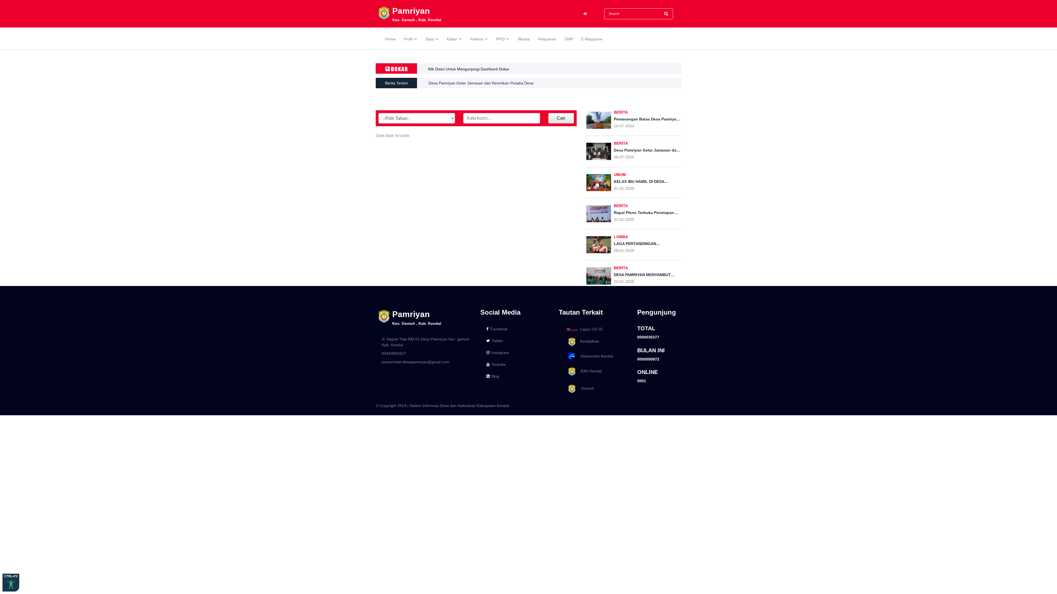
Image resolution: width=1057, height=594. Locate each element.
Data (430, 39)
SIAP (569, 39)
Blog (495, 376)
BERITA (621, 112)
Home (390, 39)
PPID (500, 39)
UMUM (620, 175)
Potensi (476, 39)
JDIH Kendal (589, 371)
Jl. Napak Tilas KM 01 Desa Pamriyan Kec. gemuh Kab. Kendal (425, 342)
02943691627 (394, 353)
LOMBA (621, 237)
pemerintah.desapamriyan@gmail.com (415, 362)
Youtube (498, 364)
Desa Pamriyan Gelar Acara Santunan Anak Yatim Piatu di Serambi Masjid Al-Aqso (500, 85)
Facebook (499, 329)
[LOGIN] (585, 14)
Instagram (500, 352)
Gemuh (585, 388)
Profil (408, 39)
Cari (561, 118)
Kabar (452, 39)
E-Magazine (591, 39)
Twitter (497, 341)
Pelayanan (547, 39)
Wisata (524, 39)
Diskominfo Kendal (595, 356)
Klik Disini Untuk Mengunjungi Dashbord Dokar (468, 69)
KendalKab (588, 341)
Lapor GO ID (591, 329)
